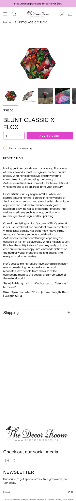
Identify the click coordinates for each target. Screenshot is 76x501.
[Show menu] (5, 14)
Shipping (11, 312)
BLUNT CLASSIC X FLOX (31, 22)
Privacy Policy (62, 499)
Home (7, 22)
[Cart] (70, 14)
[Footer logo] (36, 433)
